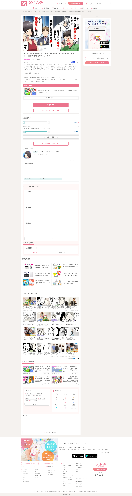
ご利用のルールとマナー (97, 53)
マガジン (65, 469)
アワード (65, 467)
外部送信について (64, 491)
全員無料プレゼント (67, 477)
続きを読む (51, 105)
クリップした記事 (51, 432)
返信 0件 (76, 122)
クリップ (71, 178)
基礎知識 (56, 8)
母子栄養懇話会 (79, 486)
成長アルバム (85, 8)
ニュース (37, 8)
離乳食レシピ (38, 473)
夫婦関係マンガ (30, 395)
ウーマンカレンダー (80, 467)
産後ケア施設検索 (51, 470)
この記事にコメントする (52, 110)
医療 (27, 400)
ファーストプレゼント (67, 479)
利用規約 (89, 491)
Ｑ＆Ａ (66, 8)
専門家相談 (46, 8)
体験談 (36, 469)
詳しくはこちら (105, 452)
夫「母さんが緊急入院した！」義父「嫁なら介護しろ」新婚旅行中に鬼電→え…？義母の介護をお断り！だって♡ (63, 11)
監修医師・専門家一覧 (48, 463)
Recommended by (69, 358)
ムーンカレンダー (79, 465)
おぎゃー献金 (79, 485)
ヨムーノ (78, 473)
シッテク (78, 471)
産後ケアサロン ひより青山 (81, 477)
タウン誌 (65, 471)
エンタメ (32, 11)
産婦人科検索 (50, 472)
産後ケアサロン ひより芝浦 (81, 478)
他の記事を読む (50, 98)
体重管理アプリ (66, 485)
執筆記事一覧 (73, 161)
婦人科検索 (50, 474)
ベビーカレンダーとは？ (39, 491)
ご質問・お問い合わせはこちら (97, 63)
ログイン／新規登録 (75, 3)
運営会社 (46, 491)
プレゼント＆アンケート (68, 475)
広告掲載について (83, 491)
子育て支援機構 (79, 483)
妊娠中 (24, 475)
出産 (44, 398)
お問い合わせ (94, 491)
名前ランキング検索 (67, 465)
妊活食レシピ (38, 477)
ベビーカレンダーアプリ (68, 483)
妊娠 (40, 398)
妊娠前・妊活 (25, 473)
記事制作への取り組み (30, 463)
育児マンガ (39, 393)
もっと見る (50, 238)
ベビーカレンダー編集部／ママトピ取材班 (48, 151)
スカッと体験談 (36, 59)
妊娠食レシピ (38, 475)
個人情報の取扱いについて (54, 491)
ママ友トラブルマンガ (31, 398)
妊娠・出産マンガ (30, 393)
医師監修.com (79, 475)
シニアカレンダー (79, 469)
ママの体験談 (33, 400)
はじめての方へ (62, 3)
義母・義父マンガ (40, 395)
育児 (24, 479)
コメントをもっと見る (50, 137)
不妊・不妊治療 (26, 481)
